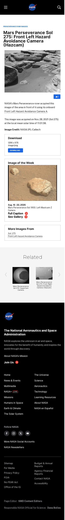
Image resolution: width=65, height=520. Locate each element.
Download (15, 150)
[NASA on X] (20, 433)
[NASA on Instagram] (13, 433)
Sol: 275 (12, 233)
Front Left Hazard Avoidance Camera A (25, 111)
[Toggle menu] (5, 7)
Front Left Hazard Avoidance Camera (25, 236)
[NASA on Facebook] (6, 433)
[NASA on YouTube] (27, 433)
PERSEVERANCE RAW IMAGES (15, 26)
